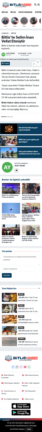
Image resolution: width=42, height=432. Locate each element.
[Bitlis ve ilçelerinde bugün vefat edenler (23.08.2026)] (31, 230)
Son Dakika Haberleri (11, 399)
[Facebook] (13, 367)
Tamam (29, 429)
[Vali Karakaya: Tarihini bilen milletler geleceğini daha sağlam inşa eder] (31, 208)
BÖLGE (5, 12)
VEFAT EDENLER (25, 12)
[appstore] (21, 406)
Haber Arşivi (29, 399)
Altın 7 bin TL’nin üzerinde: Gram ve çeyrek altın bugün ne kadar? (29, 299)
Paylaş (6, 63)
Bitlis (13, 33)
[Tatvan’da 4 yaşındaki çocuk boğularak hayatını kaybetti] (31, 188)
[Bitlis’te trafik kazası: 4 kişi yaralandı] (11, 188)
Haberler (5, 33)
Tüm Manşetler (30, 391)
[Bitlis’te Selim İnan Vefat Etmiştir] (21, 59)
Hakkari (22, 338)
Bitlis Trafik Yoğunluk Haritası (30, 384)
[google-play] (21, 413)
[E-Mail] (16, 170)
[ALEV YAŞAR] (7, 167)
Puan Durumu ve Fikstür (8, 392)
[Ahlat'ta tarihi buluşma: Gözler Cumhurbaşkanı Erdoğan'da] (11, 230)
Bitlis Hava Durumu (32, 375)
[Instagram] (21, 367)
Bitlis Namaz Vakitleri (11, 383)
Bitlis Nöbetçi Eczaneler (7, 376)
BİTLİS (13, 12)
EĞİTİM (38, 12)
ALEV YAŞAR (20, 166)
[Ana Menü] (39, 5)
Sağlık (21, 316)
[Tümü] (39, 288)
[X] (17, 367)
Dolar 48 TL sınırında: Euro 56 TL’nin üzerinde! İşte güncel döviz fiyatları (27, 310)
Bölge (21, 327)
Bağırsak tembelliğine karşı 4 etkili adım (28, 321)
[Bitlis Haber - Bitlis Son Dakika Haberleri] (16, 4)
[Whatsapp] (29, 367)
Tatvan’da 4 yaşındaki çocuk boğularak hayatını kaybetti (30, 197)
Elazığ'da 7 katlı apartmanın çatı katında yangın (28, 332)
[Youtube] (25, 367)
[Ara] (35, 5)
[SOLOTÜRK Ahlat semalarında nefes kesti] (11, 208)
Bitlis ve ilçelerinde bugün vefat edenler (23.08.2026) (30, 238)
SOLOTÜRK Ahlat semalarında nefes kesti (9, 217)
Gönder (6, 275)
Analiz (21, 294)
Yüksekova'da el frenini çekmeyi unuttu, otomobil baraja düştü (28, 343)
